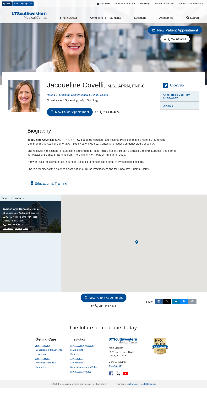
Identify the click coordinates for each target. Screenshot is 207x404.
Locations (140, 17)
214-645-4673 (111, 112)
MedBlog (145, 3)
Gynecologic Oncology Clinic (21, 209)
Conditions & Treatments (105, 17)
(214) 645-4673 (15, 224)
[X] (118, 374)
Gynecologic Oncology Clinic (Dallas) (176, 96)
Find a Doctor (68, 17)
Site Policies (76, 362)
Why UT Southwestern (191, 3)
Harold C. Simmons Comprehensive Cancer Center (77, 94)
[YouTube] (125, 374)
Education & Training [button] (50, 183)
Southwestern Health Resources (141, 384)
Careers (74, 354)
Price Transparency (80, 371)
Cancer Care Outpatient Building (22, 213)
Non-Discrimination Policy (84, 367)
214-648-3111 (116, 366)
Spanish (6, 4)
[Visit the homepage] (29, 15)
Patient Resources (164, 3)
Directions (8, 228)
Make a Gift (76, 350)
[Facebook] (111, 374)
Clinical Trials (42, 358)
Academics (166, 17)
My (105, 3)
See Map (168, 105)
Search (194, 17)
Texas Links (76, 358)
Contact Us (41, 367)
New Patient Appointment (177, 30)
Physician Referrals (125, 3)
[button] (136, 242)
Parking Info (21, 228)
